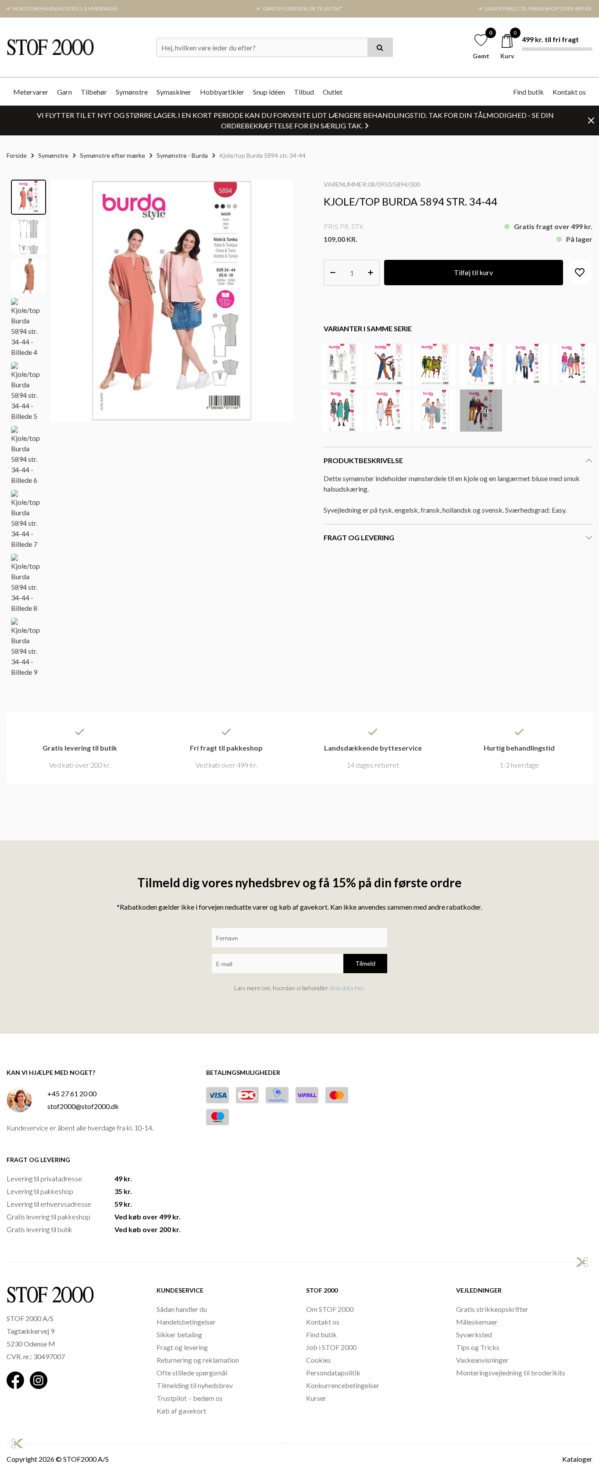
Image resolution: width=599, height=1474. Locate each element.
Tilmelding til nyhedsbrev (195, 1385)
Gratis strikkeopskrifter (492, 1309)
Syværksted (474, 1334)
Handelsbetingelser (186, 1322)
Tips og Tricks (477, 1347)
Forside (17, 155)
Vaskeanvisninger (482, 1360)
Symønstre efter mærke (112, 155)
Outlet (332, 92)
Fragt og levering (182, 1347)
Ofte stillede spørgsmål (192, 1372)
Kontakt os (569, 92)
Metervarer (30, 92)
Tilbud (304, 92)
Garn (64, 92)
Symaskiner (174, 92)
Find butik (528, 92)
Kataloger (577, 1459)
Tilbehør (94, 92)
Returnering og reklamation (198, 1360)
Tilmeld (365, 963)
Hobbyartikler (222, 92)
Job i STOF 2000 (331, 1347)
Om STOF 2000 (329, 1309)
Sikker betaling (179, 1334)
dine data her (347, 988)
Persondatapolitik (333, 1372)
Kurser (316, 1398)
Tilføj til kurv (473, 272)
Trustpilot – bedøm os (190, 1398)
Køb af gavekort (181, 1411)
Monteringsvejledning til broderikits (510, 1372)
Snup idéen (269, 92)
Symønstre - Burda (182, 155)
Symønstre (132, 92)
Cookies (318, 1360)
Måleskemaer (477, 1322)
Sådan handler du (182, 1309)
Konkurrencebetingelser (342, 1385)
